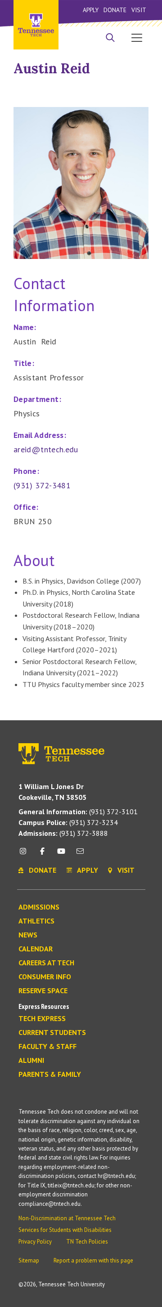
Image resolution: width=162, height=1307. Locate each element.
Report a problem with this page (93, 1260)
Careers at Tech (46, 963)
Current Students (52, 1033)
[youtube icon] (61, 854)
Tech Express (42, 1019)
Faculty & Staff (47, 1047)
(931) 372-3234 (68, 822)
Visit (138, 10)
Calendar (35, 949)
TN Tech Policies (87, 1241)
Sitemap (28, 1260)
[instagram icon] (25, 854)
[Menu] (136, 37)
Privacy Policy (35, 1241)
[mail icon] (80, 854)
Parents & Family (49, 1075)
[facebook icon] (41, 854)
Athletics (36, 921)
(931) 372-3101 (78, 811)
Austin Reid (52, 68)
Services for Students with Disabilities (65, 1230)
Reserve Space (43, 991)
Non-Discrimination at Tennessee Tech (67, 1218)
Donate (115, 10)
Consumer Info (44, 977)
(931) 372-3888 (63, 833)
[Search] (110, 38)
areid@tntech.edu (46, 449)
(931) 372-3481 (42, 485)
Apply (91, 10)
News (27, 935)
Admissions (38, 907)
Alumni (31, 1061)
